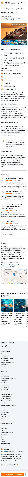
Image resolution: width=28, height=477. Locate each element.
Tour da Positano (5, 385)
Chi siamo (3, 419)
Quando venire (5, 367)
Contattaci (4, 421)
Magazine (3, 414)
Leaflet (11, 283)
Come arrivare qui (5, 354)
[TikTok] (6, 346)
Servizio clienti (5, 412)
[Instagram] (2, 346)
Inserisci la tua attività (6, 423)
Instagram (7, 80)
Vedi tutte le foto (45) (20, 24)
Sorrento (3, 434)
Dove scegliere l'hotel (6, 401)
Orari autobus (4, 360)
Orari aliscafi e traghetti (7, 358)
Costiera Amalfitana (6, 432)
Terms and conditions (7, 458)
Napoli (2, 437)
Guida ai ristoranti (5, 398)
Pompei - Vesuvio (5, 443)
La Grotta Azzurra (5, 376)
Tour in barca (4, 380)
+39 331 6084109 (9, 86)
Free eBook (4, 416)
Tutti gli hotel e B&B (6, 396)
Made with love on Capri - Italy (9, 465)
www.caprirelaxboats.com (12, 77)
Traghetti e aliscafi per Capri (10, 265)
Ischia (2, 439)
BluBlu (6, 451)
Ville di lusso (4, 403)
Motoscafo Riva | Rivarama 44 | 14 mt (6, 317)
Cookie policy (4, 461)
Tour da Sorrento (5, 382)
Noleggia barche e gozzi (7, 362)
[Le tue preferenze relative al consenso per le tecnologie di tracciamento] (25, 474)
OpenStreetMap (17, 283)
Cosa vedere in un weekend (8, 378)
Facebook (7, 83)
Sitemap (12, 456)
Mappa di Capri (5, 364)
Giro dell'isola (4, 374)
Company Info (4, 456)
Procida (3, 441)
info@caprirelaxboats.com (12, 74)
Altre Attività (4, 389)
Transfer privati (5, 356)
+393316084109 (9, 89)
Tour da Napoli (5, 387)
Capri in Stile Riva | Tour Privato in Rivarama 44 (19, 317)
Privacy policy (17, 458)
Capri (2, 430)
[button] (14, 274)
